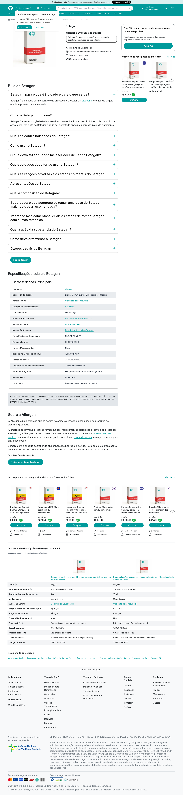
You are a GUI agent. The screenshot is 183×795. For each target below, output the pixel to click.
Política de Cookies (92, 686)
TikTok (127, 707)
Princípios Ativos (52, 710)
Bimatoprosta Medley (35, 658)
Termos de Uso (91, 691)
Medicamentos (51, 682)
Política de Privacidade (94, 682)
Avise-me (148, 46)
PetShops (158, 698)
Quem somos (14, 682)
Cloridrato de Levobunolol (72, 20)
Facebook (129, 690)
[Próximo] (171, 79)
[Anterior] (125, 79)
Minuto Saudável (16, 705)
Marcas (48, 723)
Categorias (49, 694)
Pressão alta (74, 13)
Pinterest (128, 702)
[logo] (10, 8)
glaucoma (87, 100)
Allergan (68, 289)
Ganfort (80, 658)
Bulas (47, 714)
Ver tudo (171, 57)
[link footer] (56, 779)
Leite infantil (88, 13)
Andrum (146, 658)
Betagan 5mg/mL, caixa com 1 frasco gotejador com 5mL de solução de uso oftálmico (88, 38)
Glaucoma (69, 306)
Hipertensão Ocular (83, 318)
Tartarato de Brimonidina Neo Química (115, 658)
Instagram (129, 694)
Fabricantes (50, 727)
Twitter (127, 685)
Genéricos (118, 13)
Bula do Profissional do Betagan (79, 330)
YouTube (128, 698)
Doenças (48, 719)
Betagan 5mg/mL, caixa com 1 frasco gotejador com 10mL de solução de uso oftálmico (143, 578)
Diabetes (62, 13)
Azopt (96, 658)
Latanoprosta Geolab (16, 658)
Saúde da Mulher (103, 13)
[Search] (130, 8)
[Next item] (172, 512)
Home (12, 20)
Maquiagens (159, 694)
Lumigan (88, 658)
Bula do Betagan (20, 260)
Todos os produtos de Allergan (25, 462)
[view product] (134, 70)
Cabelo (156, 702)
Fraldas (156, 690)
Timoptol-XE (156, 658)
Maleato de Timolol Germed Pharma (60, 658)
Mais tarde (40, 27)
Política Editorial (16, 686)
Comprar (134, 100)
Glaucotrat (136, 658)
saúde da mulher (83, 437)
